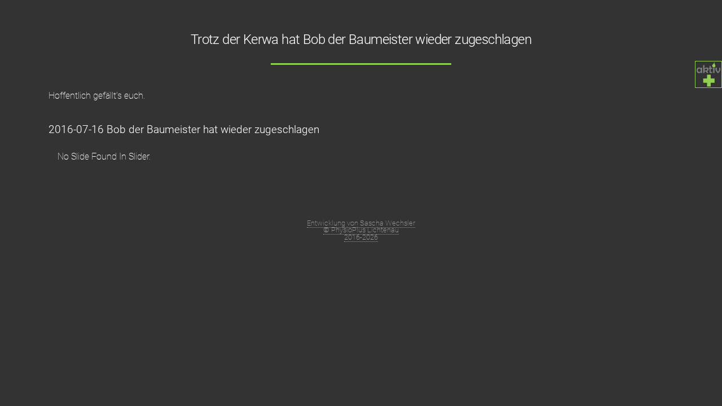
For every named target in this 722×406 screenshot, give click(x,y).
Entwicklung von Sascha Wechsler (361, 223)
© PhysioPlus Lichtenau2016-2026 (361, 233)
